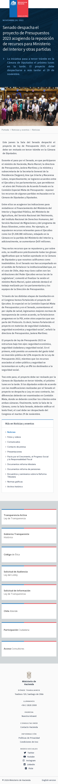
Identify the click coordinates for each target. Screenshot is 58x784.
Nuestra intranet (29, 716)
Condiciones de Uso (29, 742)
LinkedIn (31, 764)
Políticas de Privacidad (29, 738)
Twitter (31, 753)
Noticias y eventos (20, 130)
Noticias (36, 130)
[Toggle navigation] (45, 4)
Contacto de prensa (16, 446)
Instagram (31, 760)
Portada (5, 130)
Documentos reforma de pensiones (23, 469)
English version (49, 780)
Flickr (30, 768)
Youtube (31, 757)
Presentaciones (14, 451)
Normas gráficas (15, 481)
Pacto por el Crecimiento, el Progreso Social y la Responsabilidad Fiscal (27, 458)
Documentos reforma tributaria (21, 464)
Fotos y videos (14, 437)
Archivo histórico (15, 486)
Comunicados (13, 442)
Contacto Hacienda (29, 727)
